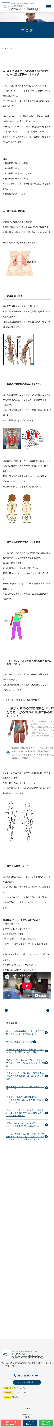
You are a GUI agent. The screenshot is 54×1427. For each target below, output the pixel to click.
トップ (3, 48)
